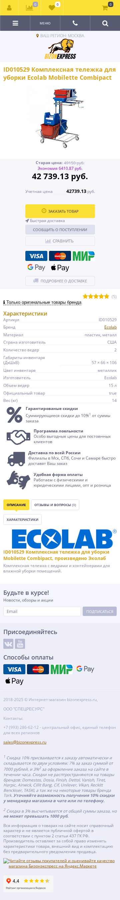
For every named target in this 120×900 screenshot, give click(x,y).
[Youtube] (20, 644)
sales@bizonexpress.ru (24, 742)
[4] (101, 296)
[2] (90, 296)
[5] (106, 296)
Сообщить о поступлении (60, 229)
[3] (96, 296)
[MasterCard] (60, 256)
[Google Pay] (36, 268)
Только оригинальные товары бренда (43, 302)
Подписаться (99, 611)
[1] (85, 296)
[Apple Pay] (60, 268)
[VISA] (36, 256)
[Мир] (84, 256)
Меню (45, 23)
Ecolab (110, 327)
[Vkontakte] (8, 644)
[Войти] (9, 7)
